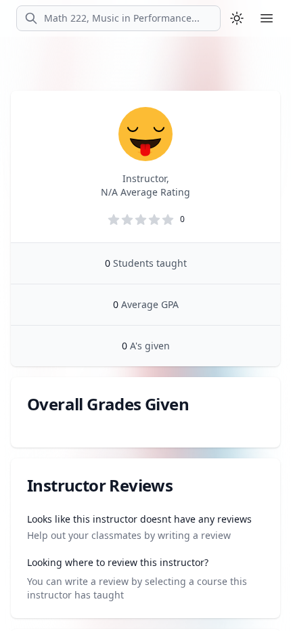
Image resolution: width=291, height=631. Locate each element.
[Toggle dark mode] (237, 18)
